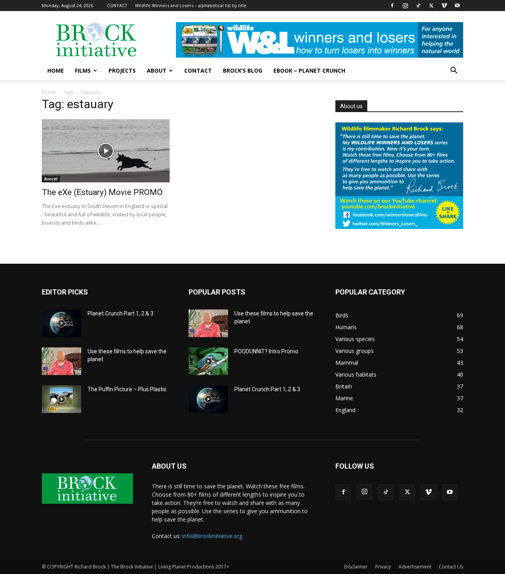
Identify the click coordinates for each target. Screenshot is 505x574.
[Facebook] (392, 5)
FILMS (83, 70)
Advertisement (414, 566)
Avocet (51, 179)
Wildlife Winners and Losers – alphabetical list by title (191, 5)
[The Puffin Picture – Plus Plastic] (61, 399)
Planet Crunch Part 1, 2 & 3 (120, 313)
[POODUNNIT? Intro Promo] (208, 361)
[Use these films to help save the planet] (61, 361)
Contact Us (451, 566)
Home (49, 92)
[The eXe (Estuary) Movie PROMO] (106, 150)
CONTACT (117, 5)
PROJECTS (122, 70)
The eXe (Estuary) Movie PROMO (102, 192)
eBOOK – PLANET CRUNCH (309, 70)
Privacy (383, 566)
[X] (431, 5)
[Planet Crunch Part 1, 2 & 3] (61, 323)
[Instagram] (405, 5)
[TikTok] (418, 5)
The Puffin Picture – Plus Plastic (127, 389)
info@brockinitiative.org (212, 536)
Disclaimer (356, 566)
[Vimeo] (444, 5)
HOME (55, 70)
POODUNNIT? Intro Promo (266, 351)
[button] (453, 71)
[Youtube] (457, 5)
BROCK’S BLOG (242, 70)
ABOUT (156, 70)
